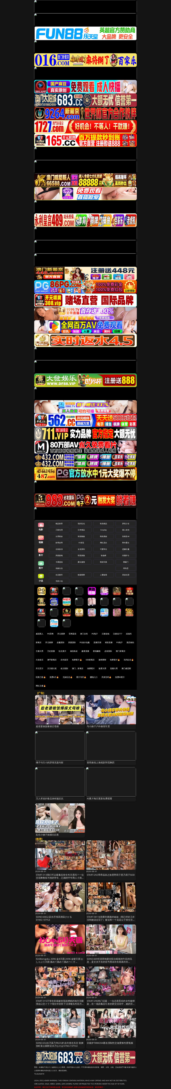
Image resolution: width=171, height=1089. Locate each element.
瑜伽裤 (103, 555)
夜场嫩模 (97, 651)
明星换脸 (81, 555)
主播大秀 (39, 651)
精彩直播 (109, 642)
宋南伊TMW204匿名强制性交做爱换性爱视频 (110, 1042)
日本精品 (81, 530)
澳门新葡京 (120, 651)
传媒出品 (59, 568)
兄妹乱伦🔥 (68, 677)
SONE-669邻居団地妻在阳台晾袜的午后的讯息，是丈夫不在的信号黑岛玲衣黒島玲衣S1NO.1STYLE (109, 961)
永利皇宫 (64, 659)
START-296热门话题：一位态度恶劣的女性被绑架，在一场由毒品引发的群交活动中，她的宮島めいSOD (111, 1003)
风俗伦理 (125, 575)
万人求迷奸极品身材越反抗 (49, 798)
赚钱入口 (94, 677)
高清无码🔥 (106, 677)
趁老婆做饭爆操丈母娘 (47, 726)
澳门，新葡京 (77, 668)
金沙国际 (64, 668)
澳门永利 (84, 633)
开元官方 (39, 668)
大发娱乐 (39, 659)
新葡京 (38, 642)
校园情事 (81, 575)
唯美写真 (103, 562)
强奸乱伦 (81, 523)
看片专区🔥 (81, 677)
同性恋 (125, 568)
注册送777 (117, 633)
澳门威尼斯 (126, 668)
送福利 (129, 633)
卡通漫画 (59, 562)
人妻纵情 (103, 575)
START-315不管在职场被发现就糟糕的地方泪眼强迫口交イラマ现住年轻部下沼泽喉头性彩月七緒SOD (60, 1003)
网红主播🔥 (41, 685)
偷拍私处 (74, 651)
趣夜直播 (85, 651)
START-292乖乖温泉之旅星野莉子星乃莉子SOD (111, 874)
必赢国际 (60, 642)
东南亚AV (125, 536)
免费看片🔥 (77, 659)
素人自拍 (125, 530)
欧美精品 (103, 523)
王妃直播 (51, 651)
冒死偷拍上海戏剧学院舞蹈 (100, 762)
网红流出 (103, 542)
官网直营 (72, 633)
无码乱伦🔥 (129, 659)
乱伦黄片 (62, 651)
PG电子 (95, 633)
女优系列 (81, 549)
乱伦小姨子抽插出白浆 (47, 834)
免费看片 (91, 668)
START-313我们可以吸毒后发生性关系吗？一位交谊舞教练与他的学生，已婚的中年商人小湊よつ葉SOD (60, 877)
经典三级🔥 (41, 677)
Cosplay (103, 530)
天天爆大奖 (52, 668)
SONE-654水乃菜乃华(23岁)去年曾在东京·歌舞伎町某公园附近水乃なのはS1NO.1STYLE (60, 1044)
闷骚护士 (125, 555)
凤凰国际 (72, 642)
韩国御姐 (81, 536)
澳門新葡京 (52, 659)
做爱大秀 (102, 668)
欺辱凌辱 (59, 542)
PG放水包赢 (85, 642)
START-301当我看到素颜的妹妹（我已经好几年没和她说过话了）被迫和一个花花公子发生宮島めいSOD (111, 919)
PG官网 (50, 633)
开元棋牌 (61, 633)
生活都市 (59, 575)
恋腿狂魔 (125, 549)
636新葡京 (90, 659)
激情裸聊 (102, 659)
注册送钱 (105, 633)
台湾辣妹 (59, 536)
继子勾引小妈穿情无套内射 (49, 762)
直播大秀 (114, 668)
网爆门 (125, 562)
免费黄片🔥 (115, 659)
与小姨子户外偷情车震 (98, 726)
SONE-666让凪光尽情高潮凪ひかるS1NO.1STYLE (54, 918)
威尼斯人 (39, 633)
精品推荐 (59, 523)
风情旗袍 (59, 555)
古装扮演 (59, 549)
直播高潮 (97, 642)
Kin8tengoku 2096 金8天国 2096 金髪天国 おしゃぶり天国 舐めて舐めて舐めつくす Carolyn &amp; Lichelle (59, 961)
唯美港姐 (103, 536)
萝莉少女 (125, 523)
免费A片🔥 (54, 677)
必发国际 (108, 651)
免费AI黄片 (120, 677)
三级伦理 (59, 530)
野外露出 (125, 542)
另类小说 (59, 581)
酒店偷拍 (130, 642)
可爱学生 (103, 549)
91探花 (81, 542)
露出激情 (81, 562)
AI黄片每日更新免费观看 (99, 798)
